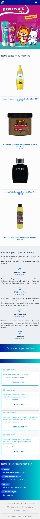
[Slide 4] (27, 46)
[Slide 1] (16, 46)
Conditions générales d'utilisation (21, 516)
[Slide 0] (12, 46)
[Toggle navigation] (36, 2)
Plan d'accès (29, 507)
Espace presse (21, 511)
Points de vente (15, 507)
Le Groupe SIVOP (14, 503)
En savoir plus (19, 274)
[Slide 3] (23, 46)
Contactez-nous (29, 503)
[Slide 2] (20, 46)
